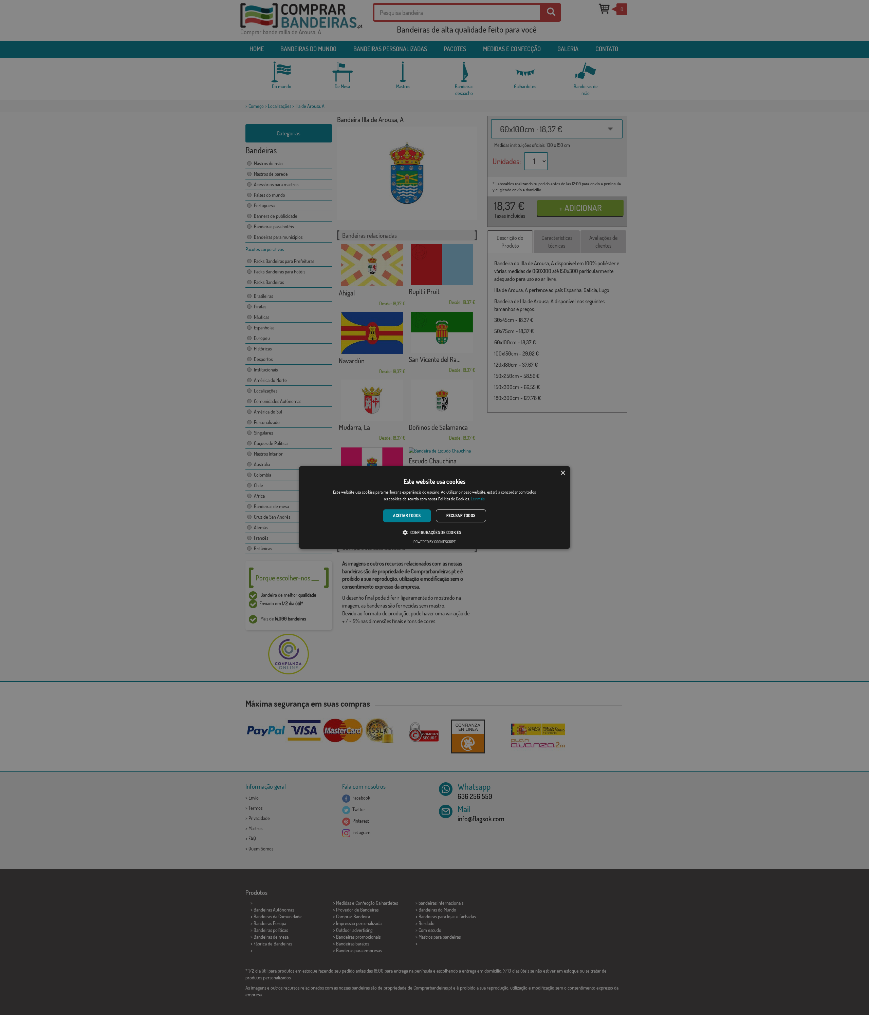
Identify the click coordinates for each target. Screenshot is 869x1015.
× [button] (562, 473)
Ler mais (478, 499)
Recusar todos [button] (461, 515)
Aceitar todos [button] (407, 515)
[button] (434, 532)
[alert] (434, 507)
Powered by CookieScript (434, 542)
